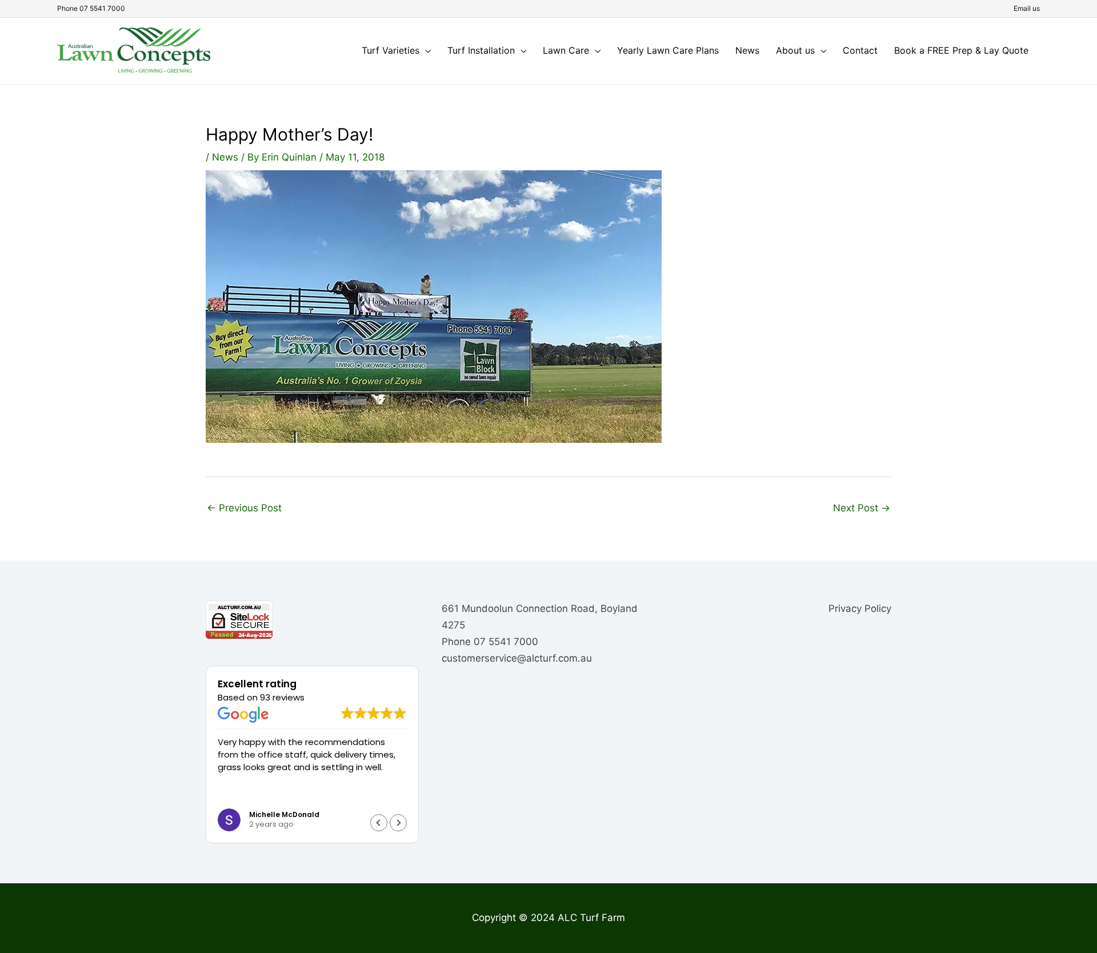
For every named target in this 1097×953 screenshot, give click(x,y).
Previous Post (244, 508)
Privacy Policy (859, 608)
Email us (1027, 8)
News (225, 157)
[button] (398, 822)
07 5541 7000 (506, 641)
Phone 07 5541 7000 (91, 8)
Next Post (861, 508)
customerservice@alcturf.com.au (517, 658)
